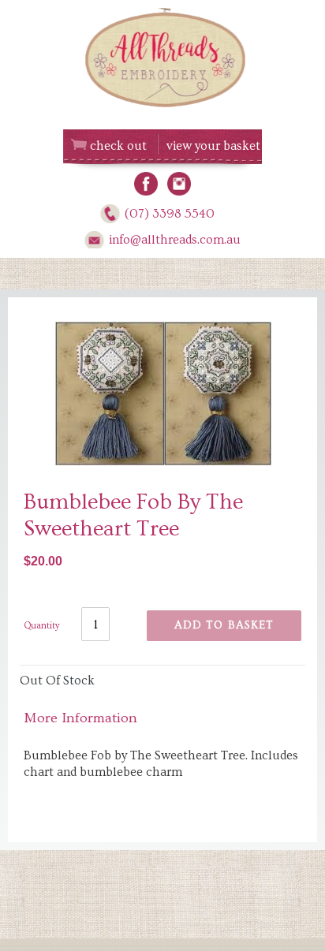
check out (118, 146)
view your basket (213, 146)
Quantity (42, 626)
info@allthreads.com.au (175, 240)
